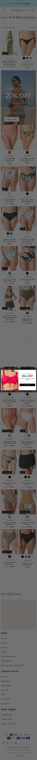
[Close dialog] (35, 371)
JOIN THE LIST (27, 384)
